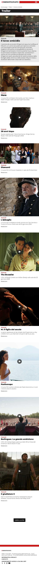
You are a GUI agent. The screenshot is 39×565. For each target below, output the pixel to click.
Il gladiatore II (8, 494)
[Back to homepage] (6, 550)
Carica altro (19, 520)
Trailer (10, 7)
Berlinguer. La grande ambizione (17, 439)
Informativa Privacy (9, 557)
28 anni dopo (7, 131)
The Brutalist (7, 275)
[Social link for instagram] (7, 563)
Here (4, 95)
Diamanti (5, 167)
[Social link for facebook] (4, 563)
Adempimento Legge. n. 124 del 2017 (14, 561)
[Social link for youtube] (9, 563)
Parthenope (7, 384)
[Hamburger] (36, 2)
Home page (4, 7)
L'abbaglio (6, 220)
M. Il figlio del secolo (11, 329)
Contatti (5, 559)
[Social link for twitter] (2, 563)
